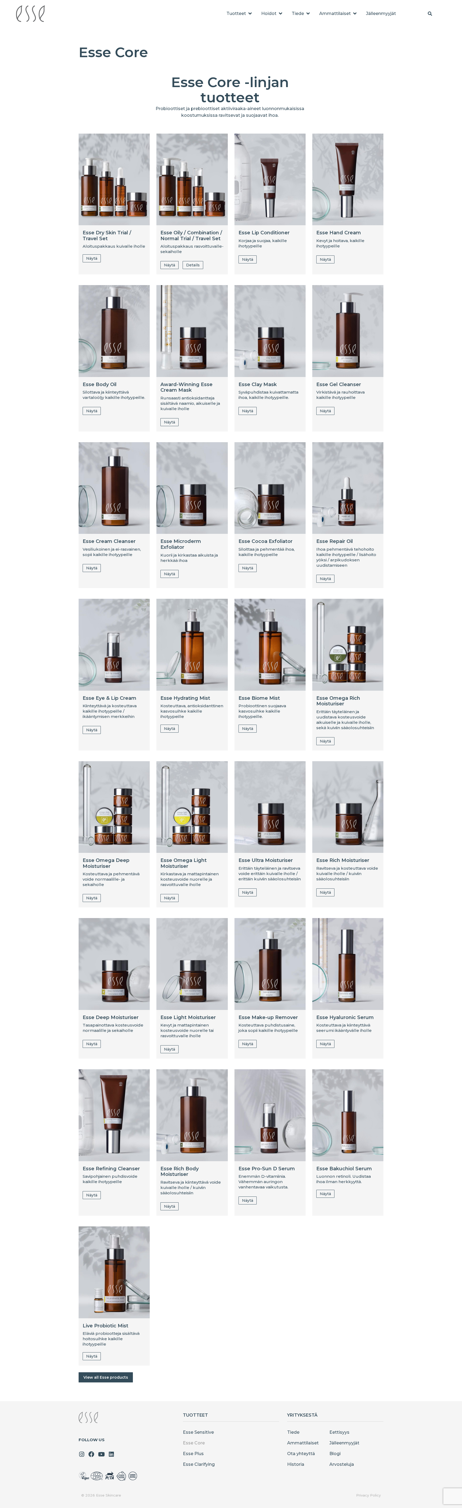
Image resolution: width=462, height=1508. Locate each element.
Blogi (335, 1453)
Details (193, 265)
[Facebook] (91, 1454)
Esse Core (194, 1442)
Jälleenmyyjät (344, 1442)
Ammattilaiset (303, 1442)
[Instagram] (81, 1454)
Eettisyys (339, 1432)
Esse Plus (193, 1453)
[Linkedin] (111, 1454)
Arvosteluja (341, 1464)
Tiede (293, 1432)
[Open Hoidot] (280, 13)
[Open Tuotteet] (250, 13)
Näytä (91, 258)
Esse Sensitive (198, 1432)
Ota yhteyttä (301, 1453)
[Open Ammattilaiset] (354, 13)
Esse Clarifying (199, 1464)
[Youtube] (101, 1454)
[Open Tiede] (308, 13)
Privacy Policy (368, 1495)
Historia (295, 1464)
